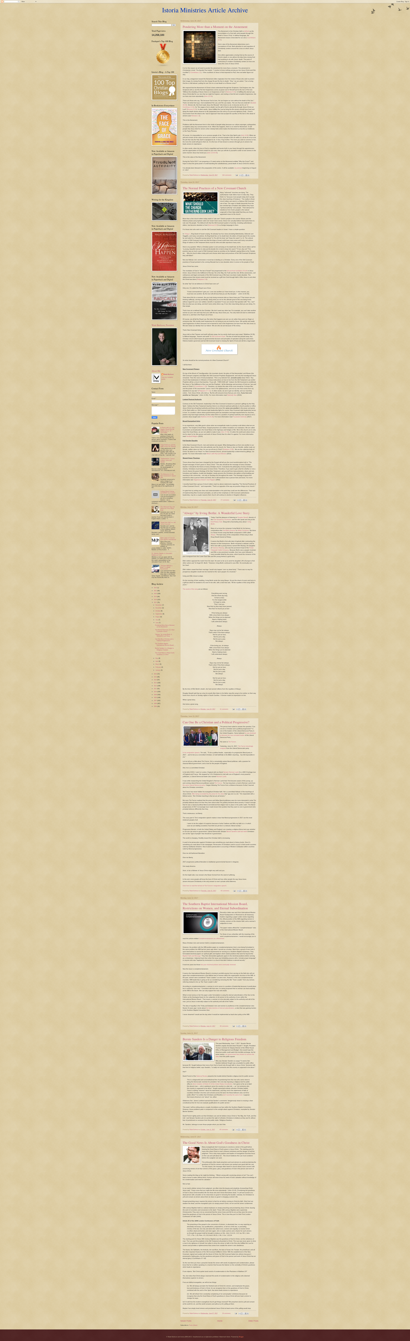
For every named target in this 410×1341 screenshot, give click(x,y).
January (158, 670)
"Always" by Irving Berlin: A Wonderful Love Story (216, 513)
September (159, 614)
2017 (155, 602)
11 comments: (224, 709)
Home (219, 1321)
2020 (155, 593)
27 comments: (225, 500)
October (158, 611)
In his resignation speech (191, 752)
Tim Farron (232, 742)
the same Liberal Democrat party (194, 785)
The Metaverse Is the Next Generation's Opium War (168, 475)
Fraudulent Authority (240, 417)
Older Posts (253, 1321)
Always (213, 535)
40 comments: (224, 1129)
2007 (155, 700)
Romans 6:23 (191, 109)
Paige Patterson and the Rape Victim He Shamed (168, 445)
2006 (155, 703)
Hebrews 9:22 (230, 92)
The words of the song (190, 589)
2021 (155, 590)
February (158, 667)
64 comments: (225, 891)
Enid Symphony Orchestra (222, 519)
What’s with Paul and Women (216, 453)
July (156, 620)
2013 (155, 683)
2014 (155, 680)
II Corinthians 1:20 (200, 386)
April (157, 661)
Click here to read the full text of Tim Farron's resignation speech (204, 886)
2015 (155, 677)
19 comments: (226, 1313)
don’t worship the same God (232, 1095)
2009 (155, 694)
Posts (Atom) (193, 1325)
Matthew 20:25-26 (207, 417)
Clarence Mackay (218, 548)
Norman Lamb (221, 776)
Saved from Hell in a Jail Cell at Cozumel (168, 523)
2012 (155, 686)
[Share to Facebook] (246, 175)
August (157, 617)
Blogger (241, 1337)
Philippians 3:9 (202, 279)
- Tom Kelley (167, 430)
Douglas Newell (242, 517)
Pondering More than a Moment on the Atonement (215, 26)
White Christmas (243, 530)
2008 (155, 697)
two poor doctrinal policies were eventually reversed (218, 964)
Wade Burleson (169, 374)
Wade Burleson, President (163, 325)
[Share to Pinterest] (248, 175)
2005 (155, 706)
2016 (155, 674)
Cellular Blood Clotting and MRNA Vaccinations (167, 492)
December (158, 605)
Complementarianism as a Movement (211, 938)
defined (246, 31)
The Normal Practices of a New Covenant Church (214, 188)
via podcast (238, 168)
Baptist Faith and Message (192, 956)
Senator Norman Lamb (231, 772)
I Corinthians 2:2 (195, 72)
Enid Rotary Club (216, 522)
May (157, 658)
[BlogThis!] (242, 175)
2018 (155, 599)
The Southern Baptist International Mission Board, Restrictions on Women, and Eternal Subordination (215, 906)
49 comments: (224, 1026)
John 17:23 (224, 432)
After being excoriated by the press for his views (208, 794)
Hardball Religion (192, 436)
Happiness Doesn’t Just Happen (204, 480)
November (158, 608)
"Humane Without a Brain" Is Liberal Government (166, 567)
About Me (156, 370)
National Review (201, 1076)
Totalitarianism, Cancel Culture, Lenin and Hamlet (167, 460)
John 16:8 (244, 135)
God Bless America (229, 530)
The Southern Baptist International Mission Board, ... (165, 644)
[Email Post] (236, 175)
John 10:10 (208, 96)
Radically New (232, 395)
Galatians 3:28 (228, 449)
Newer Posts (185, 1321)
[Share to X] (244, 175)
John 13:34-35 (212, 153)
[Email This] (240, 175)
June (157, 622)
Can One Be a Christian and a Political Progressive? (216, 722)
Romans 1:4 (195, 116)
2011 (155, 688)
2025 (155, 587)
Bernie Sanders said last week (237, 831)
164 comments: (227, 175)
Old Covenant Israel (218, 336)
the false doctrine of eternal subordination (220, 1008)
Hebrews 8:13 (213, 225)
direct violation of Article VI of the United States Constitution (213, 1084)
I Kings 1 (187, 234)
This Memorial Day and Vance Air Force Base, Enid (167, 508)
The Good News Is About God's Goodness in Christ (216, 1142)
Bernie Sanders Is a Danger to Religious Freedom (214, 1039)
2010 (155, 691)
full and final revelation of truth (237, 271)
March (157, 664)
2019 (155, 596)
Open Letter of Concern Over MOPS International (168, 538)
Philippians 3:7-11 (204, 391)
